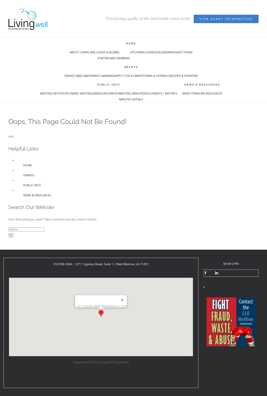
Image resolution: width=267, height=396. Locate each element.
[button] (101, 313)
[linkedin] (216, 272)
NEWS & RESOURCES (37, 195)
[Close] (122, 300)
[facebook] (205, 272)
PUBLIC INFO (32, 185)
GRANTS (28, 175)
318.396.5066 (62, 264)
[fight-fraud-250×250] (231, 299)
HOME (27, 165)
